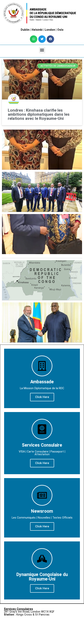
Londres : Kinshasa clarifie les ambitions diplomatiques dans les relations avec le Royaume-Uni (39, 114)
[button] (33, 39)
